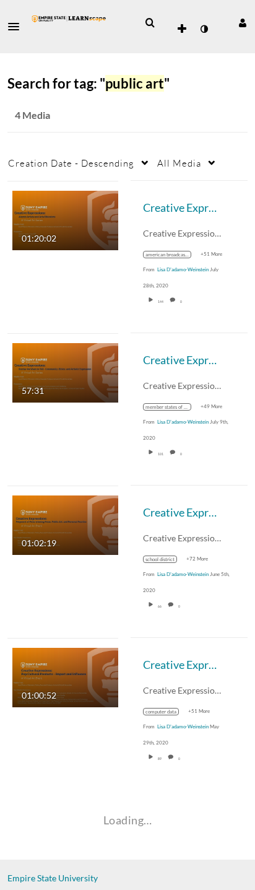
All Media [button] (179, 162)
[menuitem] (150, 23)
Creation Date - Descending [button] (71, 162)
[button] (17, 26)
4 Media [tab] (32, 115)
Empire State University (52, 878)
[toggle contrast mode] (203, 29)
